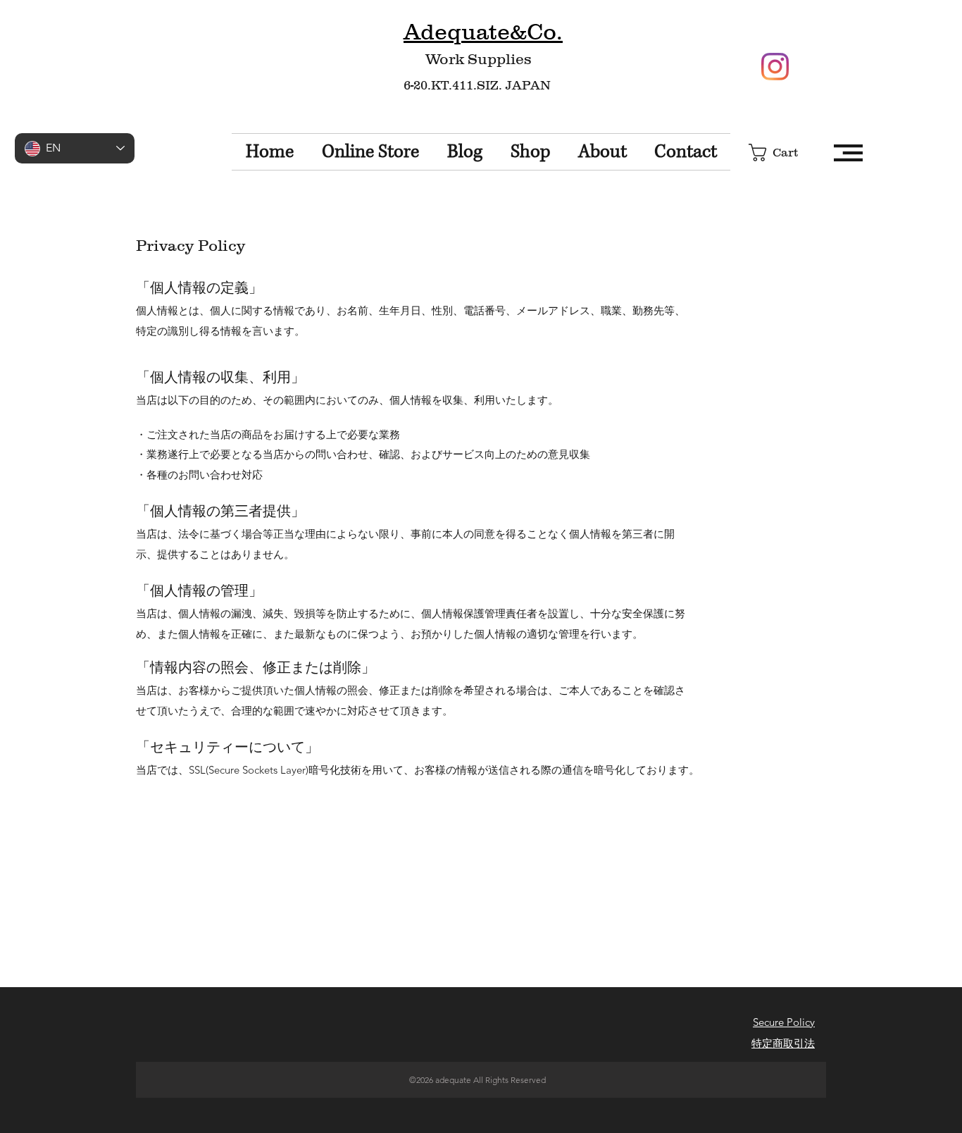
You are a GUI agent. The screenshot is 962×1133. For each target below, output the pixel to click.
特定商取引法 (783, 1043)
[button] (784, 152)
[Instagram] (775, 66)
